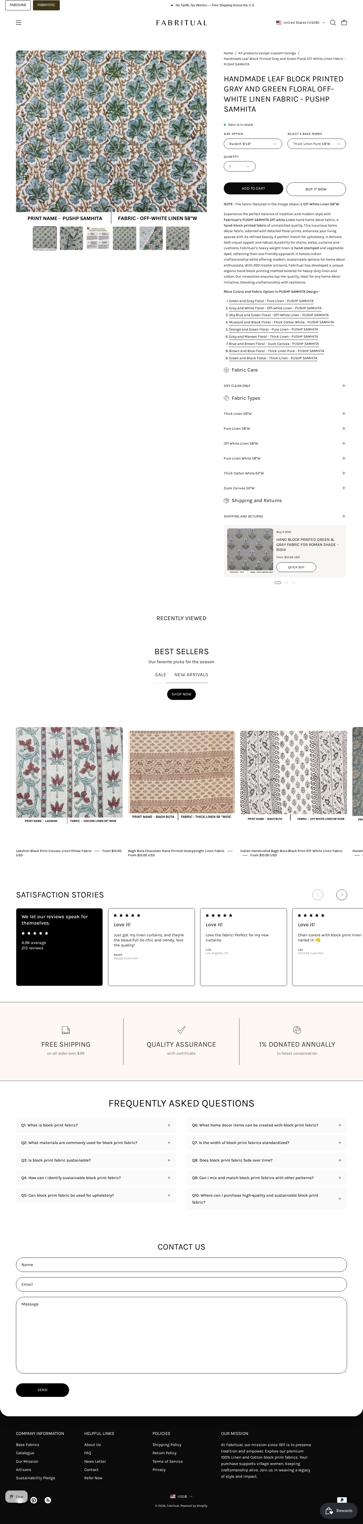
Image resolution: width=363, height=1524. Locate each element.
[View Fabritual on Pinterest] (33, 1500)
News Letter (95, 1461)
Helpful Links (99, 1433)
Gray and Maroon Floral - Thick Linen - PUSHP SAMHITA (273, 336)
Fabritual (173, 1506)
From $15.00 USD (141, 855)
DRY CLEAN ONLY (237, 385)
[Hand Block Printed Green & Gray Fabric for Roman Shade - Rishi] (250, 551)
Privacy (159, 1469)
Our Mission (27, 1461)
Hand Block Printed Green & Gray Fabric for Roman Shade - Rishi (307, 544)
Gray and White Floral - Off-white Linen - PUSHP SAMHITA (275, 308)
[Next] (341, 895)
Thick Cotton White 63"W (244, 473)
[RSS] (47, 1500)
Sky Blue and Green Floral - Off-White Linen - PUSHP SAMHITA (279, 315)
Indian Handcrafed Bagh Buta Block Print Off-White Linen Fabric (291, 851)
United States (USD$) (301, 22)
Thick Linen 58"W (238, 413)
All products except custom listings (267, 53)
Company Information (40, 1433)
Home (228, 53)
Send (42, 1390)
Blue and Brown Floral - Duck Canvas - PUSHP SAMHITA (274, 343)
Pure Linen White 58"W (242, 458)
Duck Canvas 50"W (239, 488)
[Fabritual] (181, 23)
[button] (333, 22)
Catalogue (25, 1453)
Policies (161, 1433)
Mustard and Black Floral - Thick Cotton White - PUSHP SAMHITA (281, 322)
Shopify (202, 1506)
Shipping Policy (167, 1444)
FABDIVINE (18, 5)
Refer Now (93, 1478)
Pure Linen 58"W (237, 428)
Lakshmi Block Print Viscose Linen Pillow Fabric (54, 851)
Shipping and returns (243, 516)
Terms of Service (168, 1461)
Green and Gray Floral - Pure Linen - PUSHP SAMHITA (271, 301)
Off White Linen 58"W (241, 443)
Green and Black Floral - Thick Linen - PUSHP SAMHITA (273, 358)
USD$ (182, 1496)
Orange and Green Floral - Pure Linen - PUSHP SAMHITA (273, 329)
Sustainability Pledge (35, 1478)
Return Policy (164, 1453)
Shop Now (181, 694)
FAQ (87, 1453)
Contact (91, 1469)
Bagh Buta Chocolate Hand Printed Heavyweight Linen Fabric (176, 851)
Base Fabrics (27, 1444)
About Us (92, 1444)
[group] (181, 782)
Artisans (23, 1469)
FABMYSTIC (46, 5)
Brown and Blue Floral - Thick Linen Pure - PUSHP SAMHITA (276, 351)
